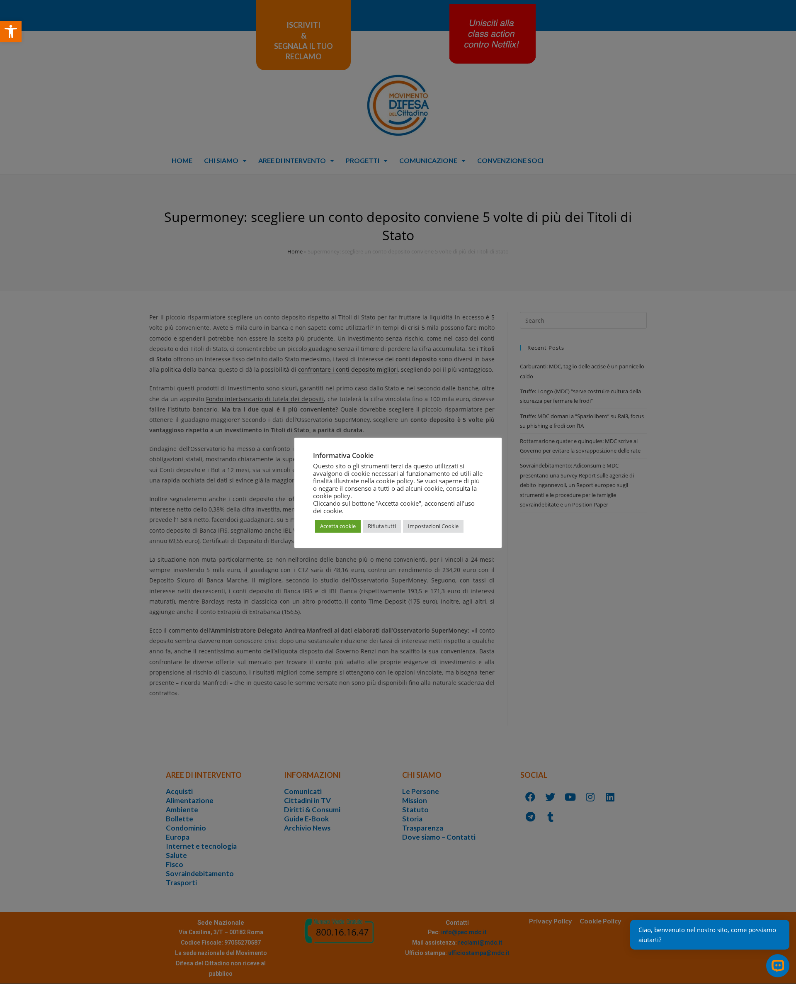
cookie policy (331, 496)
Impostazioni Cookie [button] (433, 526)
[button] (11, 31)
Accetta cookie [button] (338, 526)
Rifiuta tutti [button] (382, 526)
